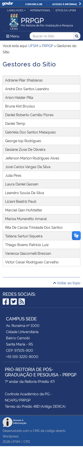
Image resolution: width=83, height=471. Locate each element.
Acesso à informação (66, 4)
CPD (26, 441)
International (40, 10)
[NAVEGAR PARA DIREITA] (80, 3)
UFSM (15, 441)
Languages (15, 10)
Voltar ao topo (68, 282)
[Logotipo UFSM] (14, 20)
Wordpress (11, 436)
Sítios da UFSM (65, 10)
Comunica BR (33, 4)
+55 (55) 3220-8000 (22, 356)
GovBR (7, 4)
